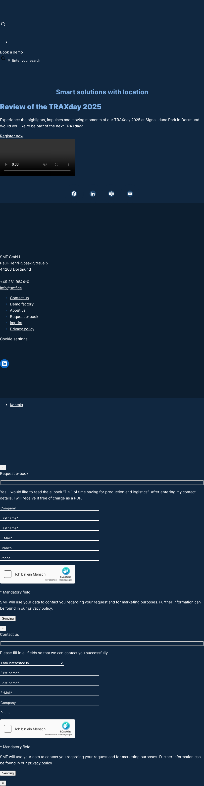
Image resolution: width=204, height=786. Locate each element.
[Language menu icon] (2, 32)
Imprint (16, 322)
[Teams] (111, 193)
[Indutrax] (0, 10)
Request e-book (24, 316)
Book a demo (11, 52)
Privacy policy (22, 329)
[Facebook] (74, 193)
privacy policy (40, 608)
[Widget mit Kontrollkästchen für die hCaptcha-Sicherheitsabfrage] (37, 574)
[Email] (130, 193)
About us (18, 310)
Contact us (19, 297)
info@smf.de (11, 288)
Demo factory (22, 304)
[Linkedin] (92, 193)
